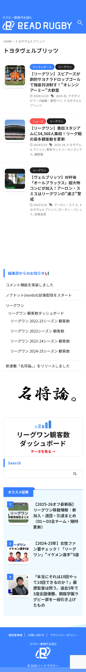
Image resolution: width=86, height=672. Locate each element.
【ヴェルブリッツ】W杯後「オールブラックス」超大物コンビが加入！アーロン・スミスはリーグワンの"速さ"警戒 (55, 188)
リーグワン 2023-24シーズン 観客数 (40, 341)
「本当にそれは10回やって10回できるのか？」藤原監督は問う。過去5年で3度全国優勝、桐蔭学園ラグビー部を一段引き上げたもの (55, 591)
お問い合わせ (36, 635)
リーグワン (15, 305)
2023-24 (59, 144)
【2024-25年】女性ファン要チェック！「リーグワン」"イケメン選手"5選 (56, 548)
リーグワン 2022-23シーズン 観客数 (40, 321)
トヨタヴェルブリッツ (56, 207)
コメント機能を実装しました (29, 284)
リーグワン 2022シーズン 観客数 (37, 331)
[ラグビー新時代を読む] (37, 26)
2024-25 (61, 96)
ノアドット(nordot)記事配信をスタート (39, 295)
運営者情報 (15, 635)
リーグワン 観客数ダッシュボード (36, 313)
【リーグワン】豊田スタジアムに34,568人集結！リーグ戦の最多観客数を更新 (56, 133)
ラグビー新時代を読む (43, 644)
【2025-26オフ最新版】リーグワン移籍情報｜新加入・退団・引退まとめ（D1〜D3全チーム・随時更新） (55, 515)
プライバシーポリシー (64, 635)
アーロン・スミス (66, 205)
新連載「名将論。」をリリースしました (38, 366)
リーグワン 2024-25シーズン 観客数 (40, 351)
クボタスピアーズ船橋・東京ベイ (55, 98)
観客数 (38, 154)
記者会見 (40, 214)
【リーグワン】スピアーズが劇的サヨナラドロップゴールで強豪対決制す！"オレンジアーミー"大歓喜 (55, 82)
